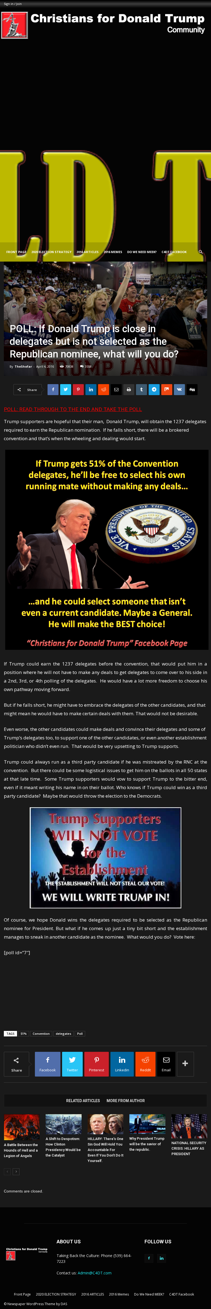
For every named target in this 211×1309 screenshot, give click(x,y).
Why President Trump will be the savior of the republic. (147, 1144)
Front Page (16, 252)
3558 (88, 366)
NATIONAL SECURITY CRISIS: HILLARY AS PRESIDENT (188, 1148)
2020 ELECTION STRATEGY (51, 252)
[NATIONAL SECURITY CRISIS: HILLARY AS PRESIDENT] (189, 1126)
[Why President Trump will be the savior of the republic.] (147, 1124)
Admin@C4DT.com (95, 1272)
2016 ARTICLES (87, 252)
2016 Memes (113, 252)
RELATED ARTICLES (83, 1101)
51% (24, 1033)
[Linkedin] (161, 1258)
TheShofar (23, 366)
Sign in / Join (13, 4)
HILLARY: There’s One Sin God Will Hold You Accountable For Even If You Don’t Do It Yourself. (105, 1150)
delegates (63, 1033)
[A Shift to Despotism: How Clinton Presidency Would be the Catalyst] (63, 1124)
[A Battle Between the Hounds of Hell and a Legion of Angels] (22, 1127)
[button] (200, 252)
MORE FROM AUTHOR (126, 1101)
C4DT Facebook (174, 252)
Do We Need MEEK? (142, 252)
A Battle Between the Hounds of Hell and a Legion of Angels (21, 1150)
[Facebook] (149, 1258)
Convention (41, 1033)
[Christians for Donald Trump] (105, 125)
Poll (80, 1033)
